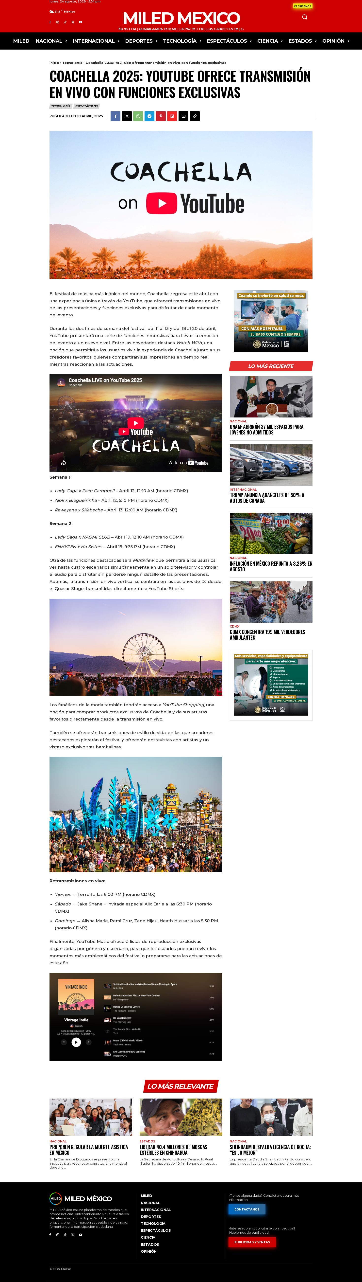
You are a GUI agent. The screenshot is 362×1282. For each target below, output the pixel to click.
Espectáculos (86, 106)
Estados (147, 1141)
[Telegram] (149, 116)
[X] (72, 22)
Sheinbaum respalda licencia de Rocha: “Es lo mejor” (270, 1149)
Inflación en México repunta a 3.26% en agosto (271, 566)
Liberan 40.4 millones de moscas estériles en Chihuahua (173, 1149)
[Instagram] (57, 22)
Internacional (243, 489)
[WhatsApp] (138, 116)
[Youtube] (80, 22)
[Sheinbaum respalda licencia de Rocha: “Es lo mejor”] (271, 1117)
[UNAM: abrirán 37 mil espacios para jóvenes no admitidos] (271, 396)
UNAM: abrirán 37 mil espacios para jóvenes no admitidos (266, 429)
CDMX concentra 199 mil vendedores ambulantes (267, 634)
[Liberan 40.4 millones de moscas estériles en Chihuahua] (181, 1117)
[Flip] (172, 116)
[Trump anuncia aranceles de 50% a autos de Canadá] (271, 465)
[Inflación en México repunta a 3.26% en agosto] (271, 533)
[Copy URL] (195, 116)
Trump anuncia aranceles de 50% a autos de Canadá (267, 497)
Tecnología (72, 63)
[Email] (183, 116)
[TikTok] (65, 22)
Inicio (54, 63)
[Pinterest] (161, 116)
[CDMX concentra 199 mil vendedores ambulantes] (271, 602)
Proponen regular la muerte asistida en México (88, 1149)
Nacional (238, 421)
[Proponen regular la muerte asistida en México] (90, 1117)
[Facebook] (50, 22)
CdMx (234, 626)
